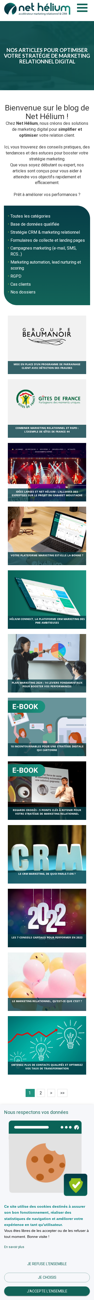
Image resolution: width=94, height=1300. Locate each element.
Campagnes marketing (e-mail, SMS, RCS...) (43, 251)
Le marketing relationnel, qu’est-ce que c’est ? (47, 1001)
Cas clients (20, 284)
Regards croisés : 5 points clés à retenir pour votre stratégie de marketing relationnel (47, 811)
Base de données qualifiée (34, 224)
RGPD (15, 276)
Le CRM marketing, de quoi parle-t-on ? (47, 874)
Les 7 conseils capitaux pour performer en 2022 (47, 937)
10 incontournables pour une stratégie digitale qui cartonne (47, 748)
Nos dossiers (23, 292)
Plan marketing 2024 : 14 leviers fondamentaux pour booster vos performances (47, 684)
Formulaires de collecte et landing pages (47, 240)
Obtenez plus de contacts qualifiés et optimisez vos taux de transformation (47, 1066)
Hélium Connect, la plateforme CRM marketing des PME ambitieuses (47, 620)
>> (62, 1092)
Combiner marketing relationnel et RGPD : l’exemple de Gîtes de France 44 (47, 429)
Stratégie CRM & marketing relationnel (45, 232)
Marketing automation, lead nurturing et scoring (45, 265)
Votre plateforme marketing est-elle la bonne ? (47, 555)
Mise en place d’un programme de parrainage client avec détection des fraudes (47, 366)
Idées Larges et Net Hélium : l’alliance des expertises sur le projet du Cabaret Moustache (47, 493)
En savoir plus (14, 1247)
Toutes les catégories (30, 216)
